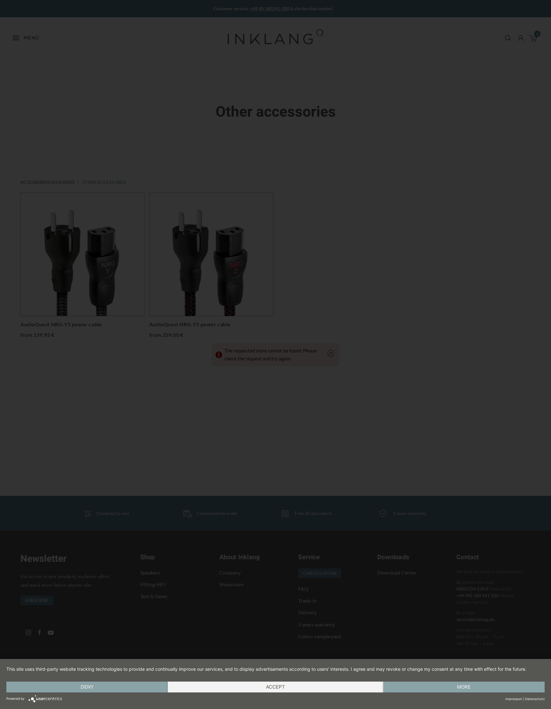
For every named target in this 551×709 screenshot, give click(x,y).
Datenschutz (535, 699)
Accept (275, 687)
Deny (87, 687)
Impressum (513, 699)
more (464, 687)
